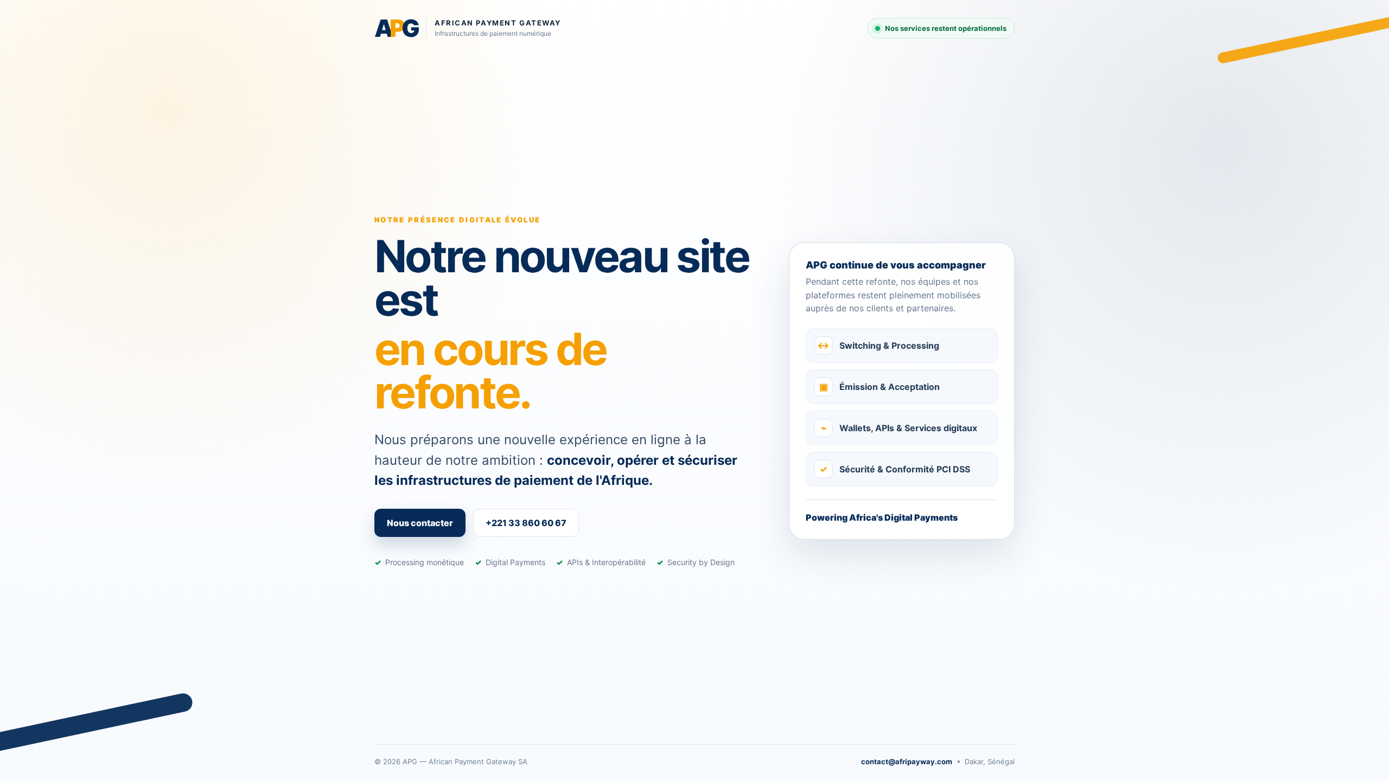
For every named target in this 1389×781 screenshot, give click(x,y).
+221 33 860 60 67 (526, 522)
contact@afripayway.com (906, 761)
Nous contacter (420, 522)
